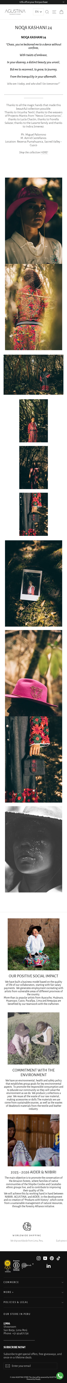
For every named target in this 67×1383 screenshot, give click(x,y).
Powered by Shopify (33, 1379)
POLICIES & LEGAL (16, 1302)
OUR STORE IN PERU (17, 1314)
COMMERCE (11, 1282)
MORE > (9, 1292)
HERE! (44, 152)
